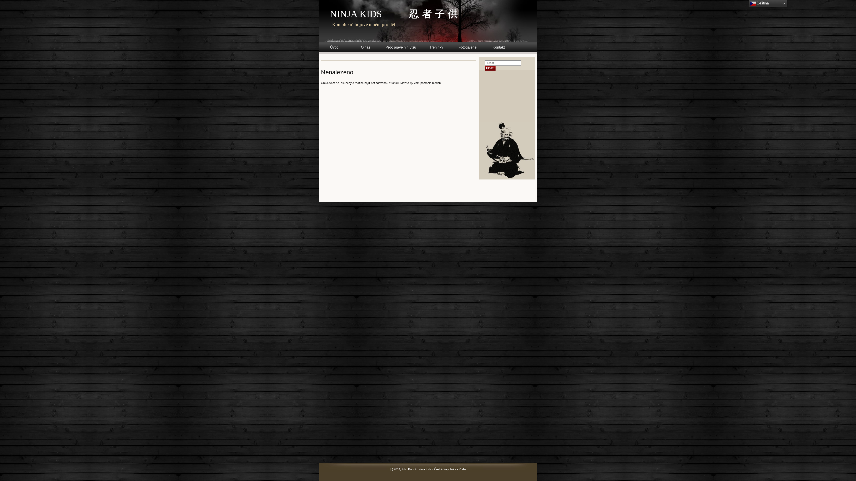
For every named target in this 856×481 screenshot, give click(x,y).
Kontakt (499, 47)
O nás (365, 47)
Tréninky (436, 47)
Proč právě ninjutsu (401, 47)
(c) (391, 469)
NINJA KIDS (356, 14)
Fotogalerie (468, 47)
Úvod (334, 47)
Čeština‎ (762, 3)
